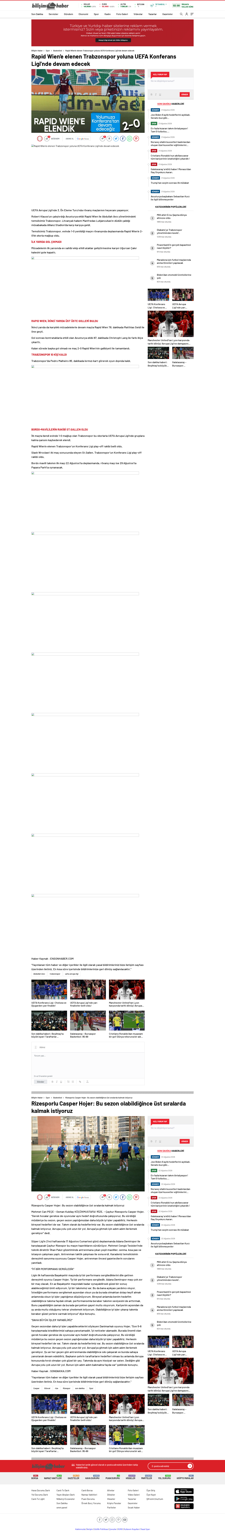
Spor (96, 14)
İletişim (90, 1529)
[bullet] (73, 1082)
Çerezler (113, 1529)
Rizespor (66, 1388)
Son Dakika (37, 14)
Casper (36, 1388)
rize (56, 1388)
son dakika (79, 1388)
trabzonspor (55, 974)
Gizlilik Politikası (101, 1529)
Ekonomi (83, 14)
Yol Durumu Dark (39, 1494)
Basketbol (57, 50)
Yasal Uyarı (145, 1529)
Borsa (34, 1477)
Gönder (40, 1081)
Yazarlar (152, 14)
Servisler (53, 14)
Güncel (47, 1388)
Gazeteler (167, 14)
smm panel (61, 1507)
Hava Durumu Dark (40, 1490)
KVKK (120, 1529)
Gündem (68, 14)
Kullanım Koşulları (131, 1529)
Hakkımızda (80, 1529)
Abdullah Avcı (39, 974)
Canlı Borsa (87, 1490)
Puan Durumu (113, 1477)
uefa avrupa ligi (71, 974)
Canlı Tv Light (38, 1499)
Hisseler (130, 1477)
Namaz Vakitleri (53, 1477)
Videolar (138, 14)
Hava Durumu (92, 1477)
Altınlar (110, 1490)
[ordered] (68, 1082)
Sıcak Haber (134, 1507)
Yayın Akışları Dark (65, 1494)
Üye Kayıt (151, 1494)
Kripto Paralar (185, 1477)
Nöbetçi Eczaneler (65, 1499)
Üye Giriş (150, 1490)
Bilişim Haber (37, 50)
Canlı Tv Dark (62, 1490)
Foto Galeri (122, 14)
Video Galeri (134, 1494)
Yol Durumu (164, 1477)
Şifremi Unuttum (154, 1499)
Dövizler (111, 1494)
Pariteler (146, 1477)
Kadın (108, 14)
